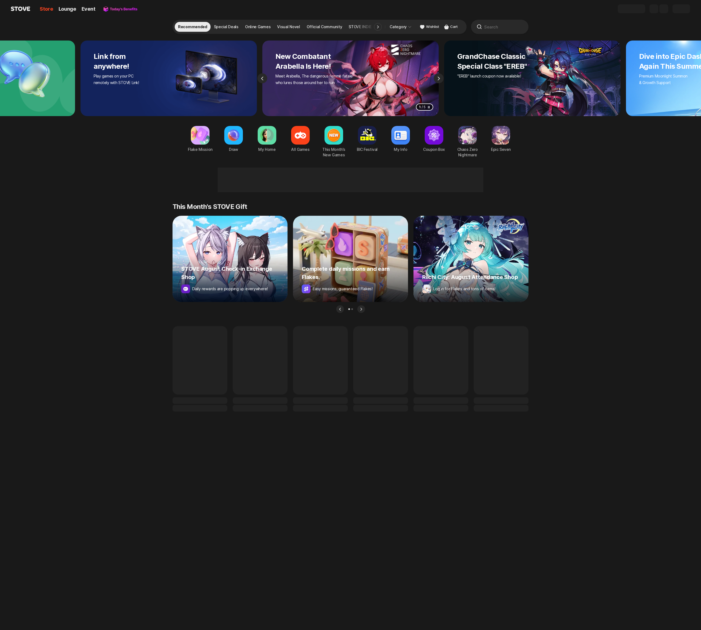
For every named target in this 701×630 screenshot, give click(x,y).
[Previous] (262, 78)
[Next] (439, 78)
